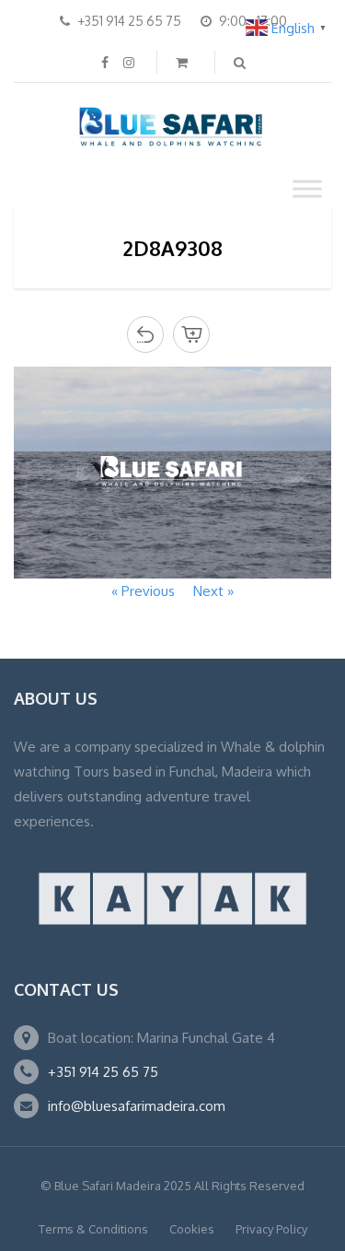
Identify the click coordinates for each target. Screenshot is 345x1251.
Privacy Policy (271, 1229)
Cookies (191, 1229)
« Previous (143, 591)
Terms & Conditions (93, 1229)
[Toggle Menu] (307, 188)
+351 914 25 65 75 (103, 1072)
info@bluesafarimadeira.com (136, 1106)
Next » (213, 591)
